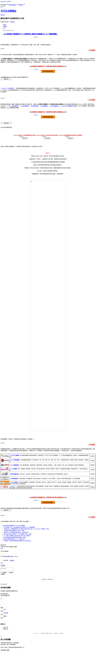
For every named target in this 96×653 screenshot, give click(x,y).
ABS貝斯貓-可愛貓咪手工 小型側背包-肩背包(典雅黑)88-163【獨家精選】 (30, 34)
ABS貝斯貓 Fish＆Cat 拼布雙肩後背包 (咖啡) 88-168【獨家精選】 (19, 527)
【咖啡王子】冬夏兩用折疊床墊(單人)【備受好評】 (16, 532)
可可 (2, 548)
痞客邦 (8, 556)
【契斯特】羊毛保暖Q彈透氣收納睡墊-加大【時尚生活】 (17, 540)
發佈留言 (3, 574)
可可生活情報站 (8, 11)
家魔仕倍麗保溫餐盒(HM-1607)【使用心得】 (14, 539)
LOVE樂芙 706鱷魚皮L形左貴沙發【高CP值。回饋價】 (17, 535)
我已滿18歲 (3, 650)
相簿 (4, 24)
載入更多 (3, 565)
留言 (11, 556)
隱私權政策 (56, 633)
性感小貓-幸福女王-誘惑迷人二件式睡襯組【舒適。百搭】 (17, 534)
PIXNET (37, 633)
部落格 (5, 26)
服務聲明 (61, 633)
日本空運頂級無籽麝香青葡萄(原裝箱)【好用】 (15, 537)
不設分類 (12, 21)
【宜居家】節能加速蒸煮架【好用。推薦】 (14, 530)
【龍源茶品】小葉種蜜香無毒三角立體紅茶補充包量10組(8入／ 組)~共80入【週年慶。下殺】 (26, 529)
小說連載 (11, 560)
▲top (2, 562)
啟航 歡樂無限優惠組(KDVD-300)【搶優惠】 (14, 525)
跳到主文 (3, 14)
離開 (8, 650)
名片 (4, 28)
